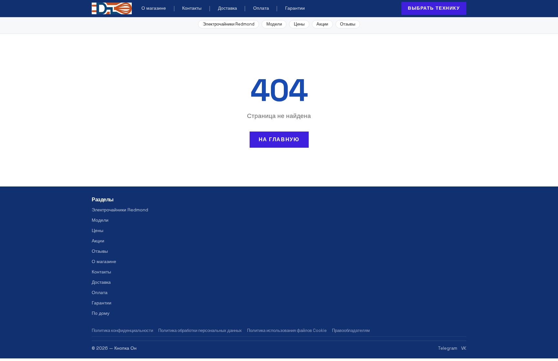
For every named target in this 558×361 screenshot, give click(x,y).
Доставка (227, 8)
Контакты (192, 8)
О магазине (153, 8)
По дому (100, 313)
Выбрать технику (434, 8)
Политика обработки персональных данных (200, 330)
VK (463, 348)
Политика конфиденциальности (122, 330)
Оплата (261, 8)
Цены (299, 24)
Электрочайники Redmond (228, 24)
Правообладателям (351, 330)
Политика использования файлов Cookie (287, 330)
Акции (322, 24)
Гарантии (295, 8)
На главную (279, 139)
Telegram (447, 348)
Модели (274, 24)
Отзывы (347, 24)
